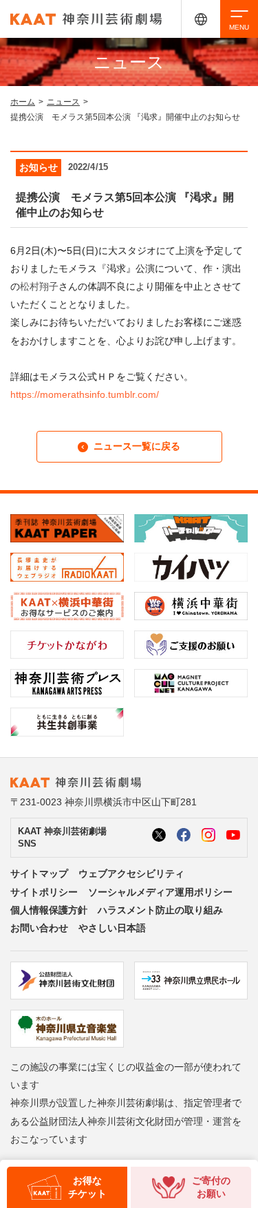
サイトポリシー (44, 892)
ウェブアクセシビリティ (131, 873)
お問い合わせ (39, 927)
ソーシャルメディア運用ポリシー (160, 892)
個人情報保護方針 (48, 909)
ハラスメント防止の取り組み (160, 909)
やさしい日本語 (112, 927)
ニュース (63, 102)
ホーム (22, 102)
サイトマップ (39, 873)
